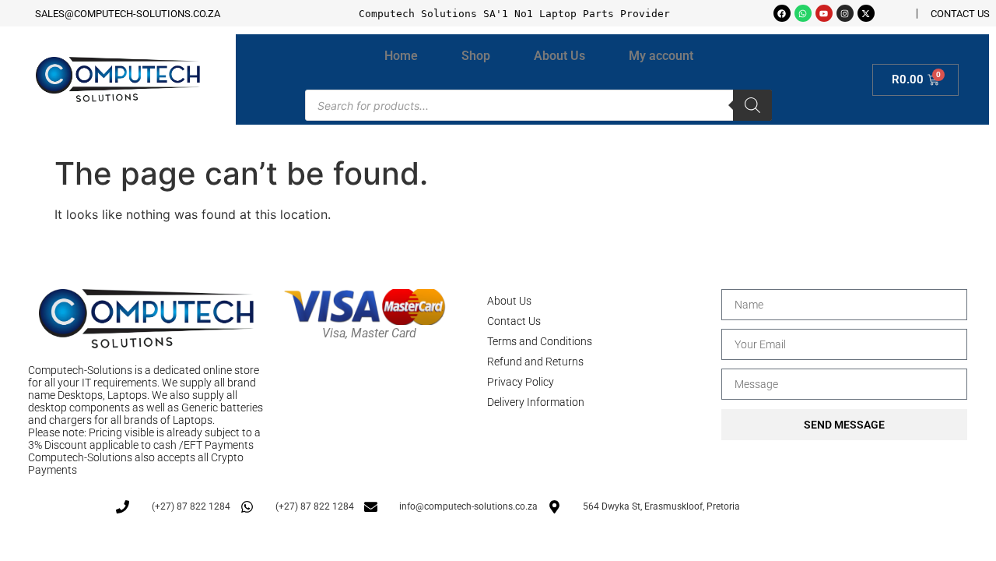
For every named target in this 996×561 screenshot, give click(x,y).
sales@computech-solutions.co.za (127, 13)
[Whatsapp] (803, 13)
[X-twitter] (866, 13)
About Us (559, 55)
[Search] (752, 105)
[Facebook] (782, 13)
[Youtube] (824, 13)
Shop (475, 55)
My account (661, 55)
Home (401, 55)
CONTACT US (960, 13)
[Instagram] (845, 13)
